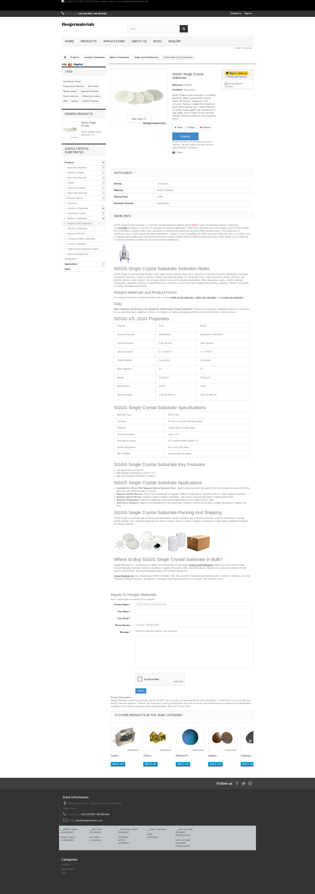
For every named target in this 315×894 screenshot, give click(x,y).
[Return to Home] (65, 57)
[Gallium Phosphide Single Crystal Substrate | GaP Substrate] (222, 737)
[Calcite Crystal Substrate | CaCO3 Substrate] (125, 737)
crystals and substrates (232, 297)
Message (125, 632)
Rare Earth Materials (77, 178)
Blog (158, 41)
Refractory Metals (75, 172)
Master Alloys (70, 91)
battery (74, 101)
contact (238, 48)
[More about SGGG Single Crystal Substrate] (70, 130)
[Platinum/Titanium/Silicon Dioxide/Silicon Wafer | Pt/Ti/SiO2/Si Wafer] (190, 737)
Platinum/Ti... (182, 755)
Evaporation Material (73, 86)
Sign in (248, 13)
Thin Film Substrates (77, 228)
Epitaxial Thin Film (76, 233)
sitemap (248, 48)
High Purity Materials (77, 193)
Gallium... (213, 755)
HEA (65, 101)
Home (69, 41)
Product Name (122, 604)
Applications (114, 41)
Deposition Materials (77, 167)
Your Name (124, 611)
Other (67, 269)
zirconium (122, 228)
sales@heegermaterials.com (88, 820)
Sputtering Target (72, 81)
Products (89, 41)
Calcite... (115, 755)
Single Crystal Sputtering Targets (83, 249)
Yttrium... (148, 755)
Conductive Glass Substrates (81, 239)
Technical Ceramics (76, 188)
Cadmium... (247, 755)
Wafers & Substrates (77, 218)
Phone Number (122, 625)
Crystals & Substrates (77, 208)
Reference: (177, 85)
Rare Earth (93, 86)
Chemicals (72, 203)
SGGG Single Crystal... (88, 124)
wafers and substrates (205, 297)
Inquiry (174, 41)
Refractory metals (91, 96)
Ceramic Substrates (76, 244)
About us (139, 41)
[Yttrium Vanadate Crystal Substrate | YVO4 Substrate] (157, 737)
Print (179, 152)
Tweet (179, 127)
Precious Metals (75, 198)
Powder (70, 183)
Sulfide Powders (90, 101)
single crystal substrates (182, 297)
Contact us (236, 13)
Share (192, 127)
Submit (140, 691)
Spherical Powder (90, 91)
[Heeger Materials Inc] (92, 24)
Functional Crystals (76, 213)
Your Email (123, 618)
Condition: (177, 90)
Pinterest (206, 127)
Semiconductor (71, 96)
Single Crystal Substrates (79, 223)
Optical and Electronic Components (76, 256)
